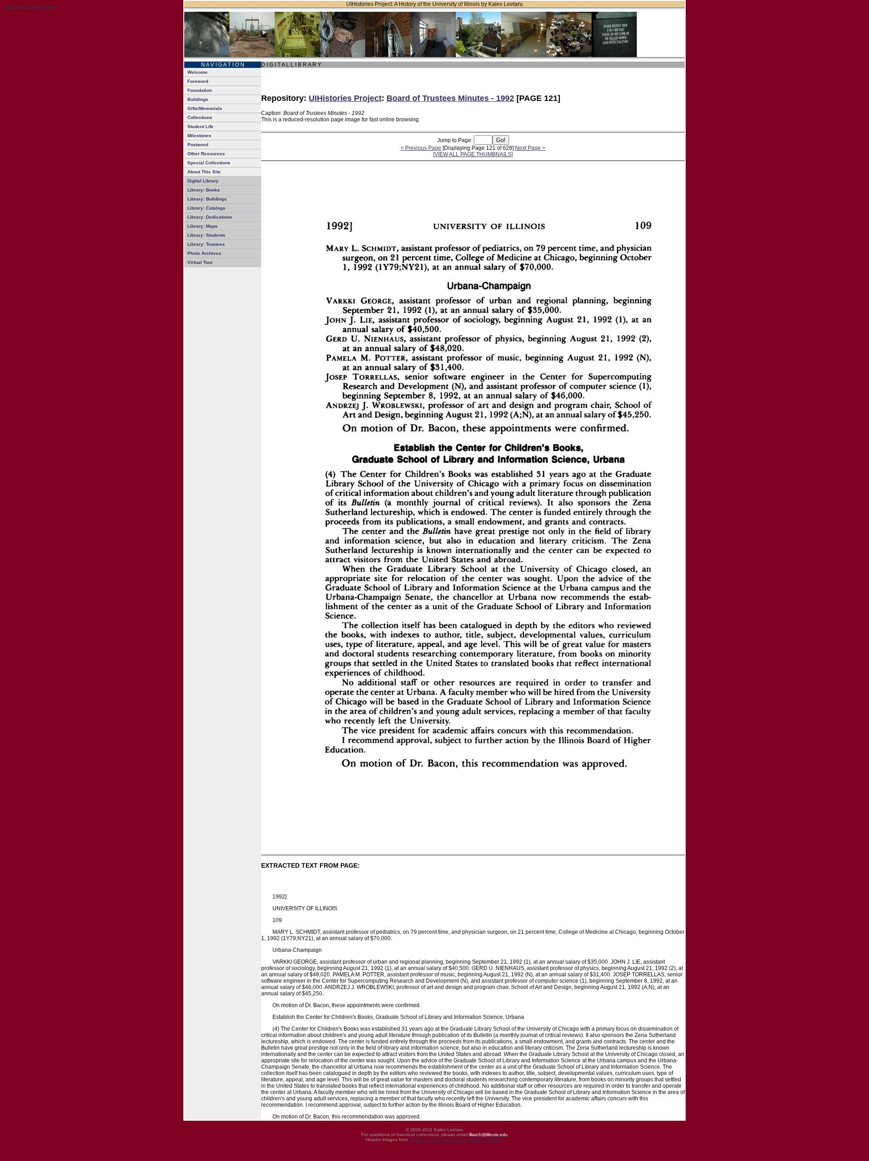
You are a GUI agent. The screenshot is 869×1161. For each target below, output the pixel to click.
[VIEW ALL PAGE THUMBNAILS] (473, 154)
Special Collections (208, 162)
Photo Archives (204, 253)
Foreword (197, 81)
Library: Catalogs (206, 207)
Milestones (199, 135)
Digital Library (203, 180)
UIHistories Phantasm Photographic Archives (455, 1139)
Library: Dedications (209, 217)
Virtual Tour (200, 262)
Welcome (197, 72)
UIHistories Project (345, 98)
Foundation (199, 90)
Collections (199, 117)
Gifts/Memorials (204, 108)
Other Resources (206, 153)
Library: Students (206, 235)
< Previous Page (421, 148)
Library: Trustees (206, 244)
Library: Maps (202, 226)
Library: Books (203, 189)
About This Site (204, 171)
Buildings (197, 99)
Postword (197, 144)
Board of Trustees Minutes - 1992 (450, 98)
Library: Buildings (207, 198)
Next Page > (530, 148)
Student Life (200, 126)
